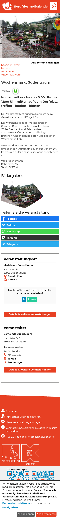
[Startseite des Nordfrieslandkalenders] (6, 10)
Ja (24, 299)
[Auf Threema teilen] (30, 237)
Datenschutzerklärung (16, 503)
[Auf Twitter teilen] (30, 225)
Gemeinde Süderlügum (18, 334)
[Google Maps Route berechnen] (30, 276)
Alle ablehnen (26, 514)
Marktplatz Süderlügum (18, 265)
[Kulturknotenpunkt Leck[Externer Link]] (30, 454)
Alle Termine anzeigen (45, 62)
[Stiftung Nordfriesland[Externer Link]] (11, 452)
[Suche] (53, 6)
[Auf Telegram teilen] (30, 244)
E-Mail (12, 358)
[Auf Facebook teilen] (30, 218)
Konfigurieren (10, 507)
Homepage (15, 362)
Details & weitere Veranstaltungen (30, 314)
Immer (32, 299)
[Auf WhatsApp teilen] (30, 231)
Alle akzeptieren (46, 514)
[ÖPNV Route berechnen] (30, 280)
